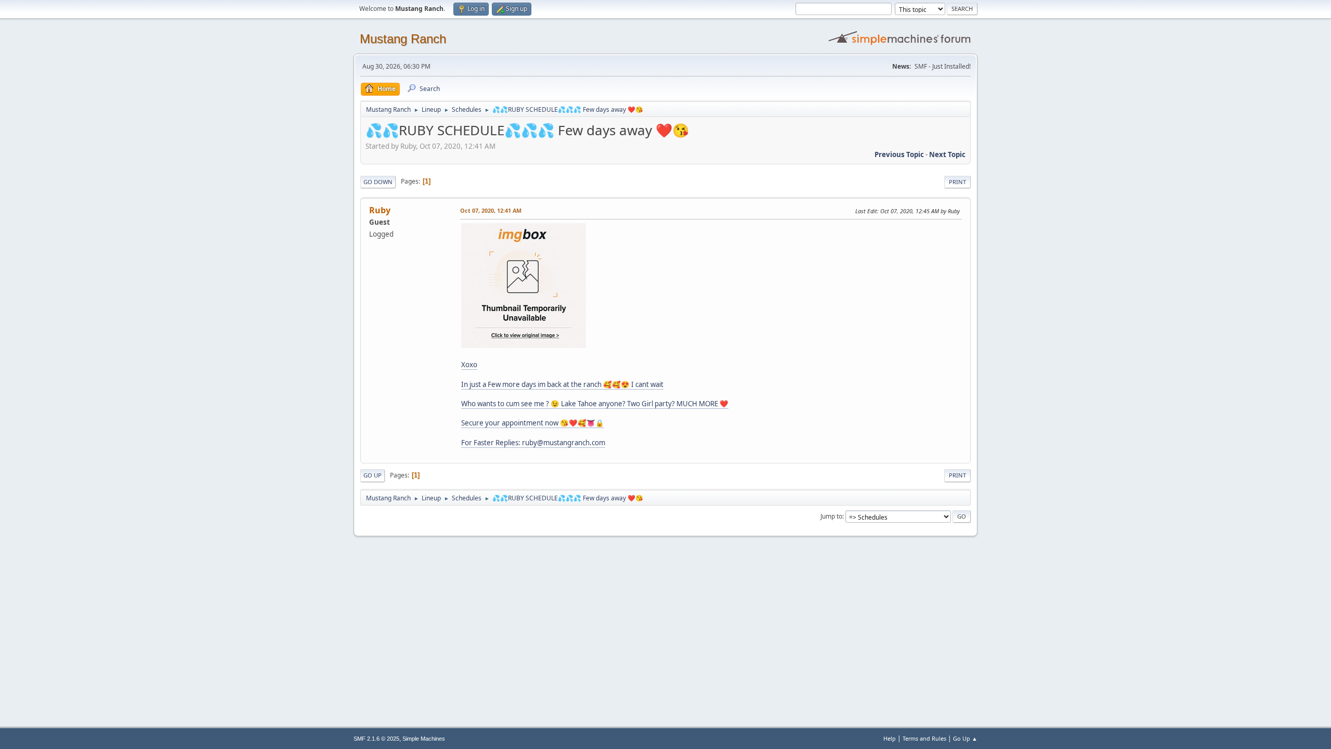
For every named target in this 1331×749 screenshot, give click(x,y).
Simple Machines (423, 738)
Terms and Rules (924, 738)
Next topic (947, 154)
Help (889, 738)
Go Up (372, 475)
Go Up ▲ (965, 738)
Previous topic (899, 154)
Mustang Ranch (403, 39)
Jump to (831, 516)
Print (957, 182)
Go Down (378, 182)
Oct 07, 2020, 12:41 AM (490, 210)
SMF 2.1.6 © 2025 (376, 738)
